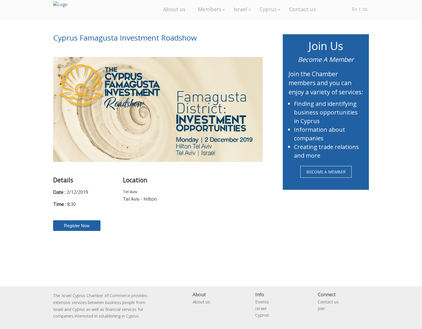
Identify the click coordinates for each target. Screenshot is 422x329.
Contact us (302, 9)
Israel (240, 9)
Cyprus (268, 9)
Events (262, 302)
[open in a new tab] (320, 316)
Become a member (326, 172)
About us (174, 9)
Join (321, 308)
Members (209, 9)
